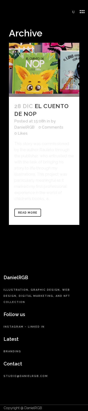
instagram (13, 326)
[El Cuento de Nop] (44, 70)
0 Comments (50, 127)
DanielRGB (24, 127)
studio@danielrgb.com (26, 376)
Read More (27, 212)
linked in (36, 326)
